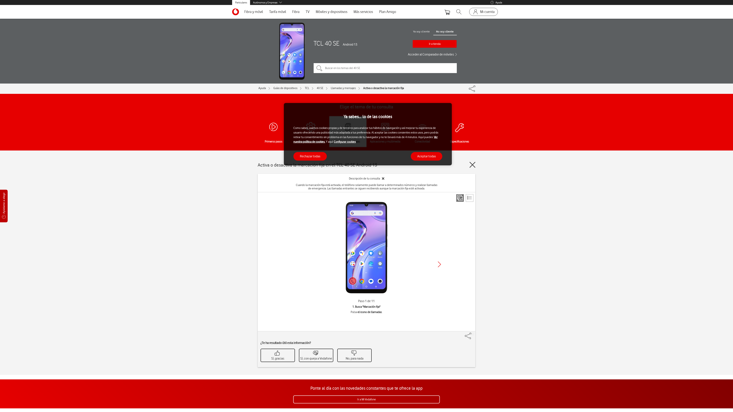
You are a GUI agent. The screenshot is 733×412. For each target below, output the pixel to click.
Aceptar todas (426, 156)
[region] (368, 134)
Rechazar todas (310, 156)
